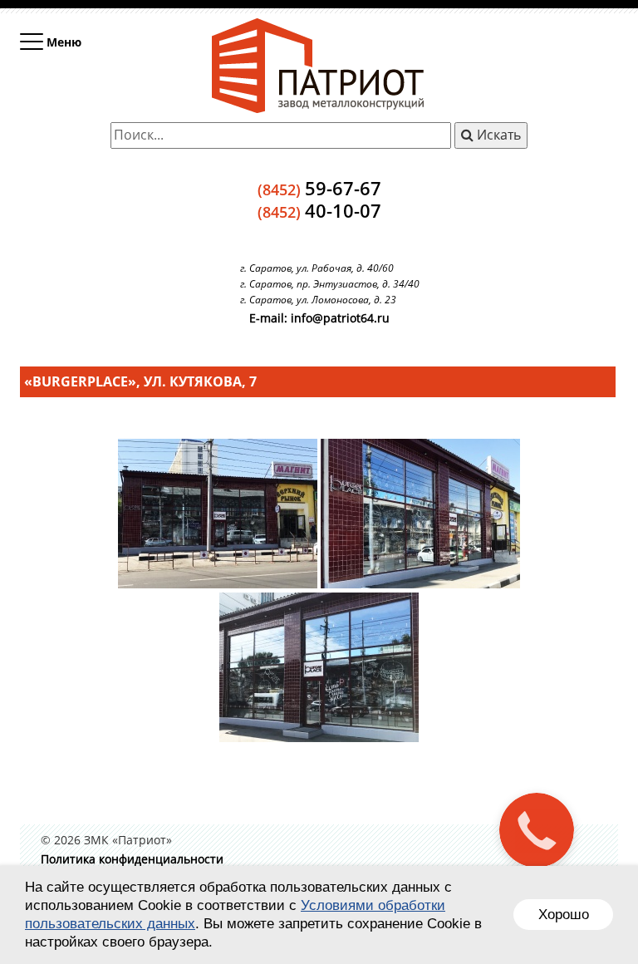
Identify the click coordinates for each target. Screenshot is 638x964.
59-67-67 (319, 187)
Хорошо (563, 914)
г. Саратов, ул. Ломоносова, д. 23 (318, 300)
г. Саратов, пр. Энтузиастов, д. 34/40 (330, 284)
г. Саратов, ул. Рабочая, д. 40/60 (317, 268)
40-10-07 (319, 210)
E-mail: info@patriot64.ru (319, 318)
